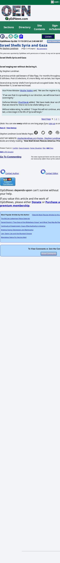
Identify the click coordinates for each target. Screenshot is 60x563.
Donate (36, 202)
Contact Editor (52, 173)
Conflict (15, 148)
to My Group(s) (6, 152)
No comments (42, 49)
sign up (52, 123)
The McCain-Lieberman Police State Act (15, 219)
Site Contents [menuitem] (39, 27)
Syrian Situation (36, 148)
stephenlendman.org (26, 138)
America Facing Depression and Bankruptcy (17, 230)
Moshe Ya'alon (26, 90)
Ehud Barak (23, 102)
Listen (48, 36)
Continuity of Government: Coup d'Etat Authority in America (23, 226)
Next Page (46, 119)
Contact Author (12, 173)
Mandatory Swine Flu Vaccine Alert (14, 237)
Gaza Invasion (24, 148)
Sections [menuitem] (9, 27)
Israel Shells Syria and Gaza (23, 45)
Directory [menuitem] (24, 27)
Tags (49, 148)
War (44, 148)
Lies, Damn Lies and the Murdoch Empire (16, 234)
